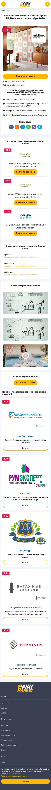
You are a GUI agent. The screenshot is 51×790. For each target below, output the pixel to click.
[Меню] (3, 4)
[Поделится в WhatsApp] (28, 127)
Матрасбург (25, 550)
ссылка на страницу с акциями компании (20, 257)
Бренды (3, 10)
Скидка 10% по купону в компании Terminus (25, 669)
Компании (5, 703)
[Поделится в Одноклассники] (17, 127)
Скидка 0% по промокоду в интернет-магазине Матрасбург (25, 555)
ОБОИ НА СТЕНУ (18, 81)
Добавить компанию (9, 745)
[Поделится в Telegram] (22, 127)
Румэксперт (25, 493)
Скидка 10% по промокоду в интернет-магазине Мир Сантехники (25, 441)
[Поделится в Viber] (34, 127)
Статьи (4, 763)
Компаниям (5, 730)
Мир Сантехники (25, 436)
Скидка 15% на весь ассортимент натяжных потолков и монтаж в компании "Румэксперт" (25, 498)
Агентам (4, 726)
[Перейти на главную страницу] (25, 4)
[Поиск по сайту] (47, 4)
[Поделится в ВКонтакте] (11, 127)
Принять (25, 781)
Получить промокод (25, 76)
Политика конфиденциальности (14, 776)
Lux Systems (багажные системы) (25, 608)
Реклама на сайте (8, 735)
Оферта (4, 750)
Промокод (25, 448)
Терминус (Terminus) (25, 665)
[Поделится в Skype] (39, 127)
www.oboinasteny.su (16, 85)
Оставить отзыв (27, 382)
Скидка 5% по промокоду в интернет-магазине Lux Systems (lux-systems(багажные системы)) (25, 613)
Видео (3, 713)
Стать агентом (6, 740)
